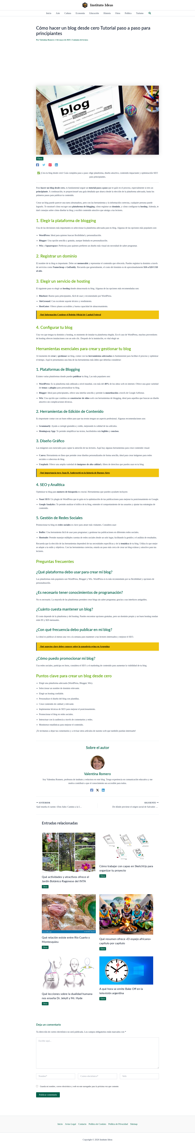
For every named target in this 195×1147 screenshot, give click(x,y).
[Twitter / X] (97, 790)
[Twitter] (43, 164)
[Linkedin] (56, 164)
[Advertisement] (97, 63)
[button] (150, 13)
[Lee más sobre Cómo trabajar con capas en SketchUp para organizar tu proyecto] (126, 846)
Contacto (82, 1124)
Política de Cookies (97, 1124)
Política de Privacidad (118, 1124)
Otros (39, 158)
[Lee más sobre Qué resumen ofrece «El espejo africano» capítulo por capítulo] (126, 914)
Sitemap (133, 1124)
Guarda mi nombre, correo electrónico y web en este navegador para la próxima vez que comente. (79, 1086)
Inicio (60, 1124)
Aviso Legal (70, 1124)
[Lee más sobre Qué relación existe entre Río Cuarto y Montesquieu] (69, 913)
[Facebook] (37, 164)
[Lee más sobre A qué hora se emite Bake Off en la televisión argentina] (126, 970)
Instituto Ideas (101, 5)
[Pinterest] (50, 164)
